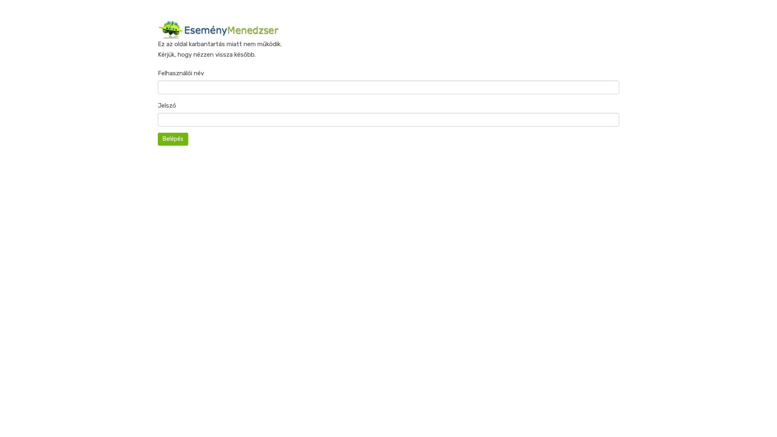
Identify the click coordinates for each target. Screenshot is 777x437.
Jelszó (167, 105)
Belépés (173, 139)
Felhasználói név (181, 73)
